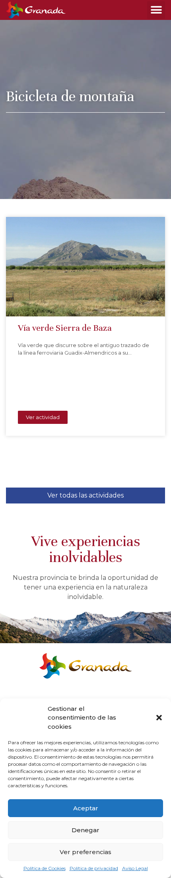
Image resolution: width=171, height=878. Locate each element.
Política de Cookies (44, 868)
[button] (159, 718)
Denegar (85, 830)
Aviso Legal (135, 868)
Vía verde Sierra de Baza (65, 327)
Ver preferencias (85, 852)
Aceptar (85, 808)
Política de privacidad (94, 868)
